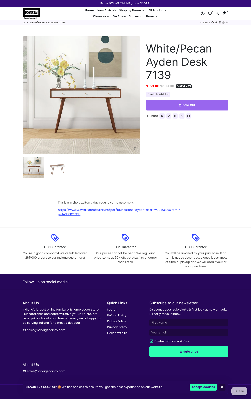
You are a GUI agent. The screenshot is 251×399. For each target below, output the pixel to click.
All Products (157, 10)
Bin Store (119, 16)
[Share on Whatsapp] (224, 22)
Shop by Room (132, 10)
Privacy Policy (117, 327)
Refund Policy (116, 315)
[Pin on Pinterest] (220, 22)
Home (89, 10)
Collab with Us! (117, 333)
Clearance (101, 16)
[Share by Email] (227, 22)
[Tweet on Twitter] (216, 22)
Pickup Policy (116, 321)
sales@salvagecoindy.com (44, 330)
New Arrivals (106, 10)
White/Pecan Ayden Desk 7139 (48, 22)
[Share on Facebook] (212, 22)
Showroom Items (143, 16)
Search (112, 309)
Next (135, 95)
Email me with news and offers (172, 341)
